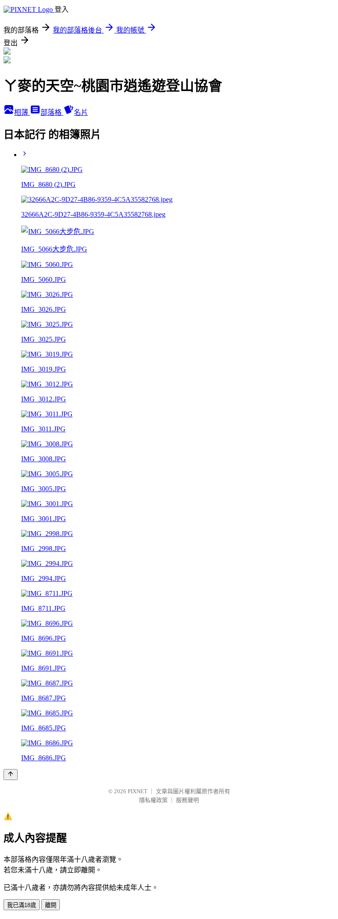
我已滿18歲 (21, 905)
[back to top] (11, 774)
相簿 (22, 112)
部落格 (51, 112)
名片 (81, 112)
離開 (50, 905)
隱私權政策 (153, 800)
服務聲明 (187, 800)
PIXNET (137, 791)
